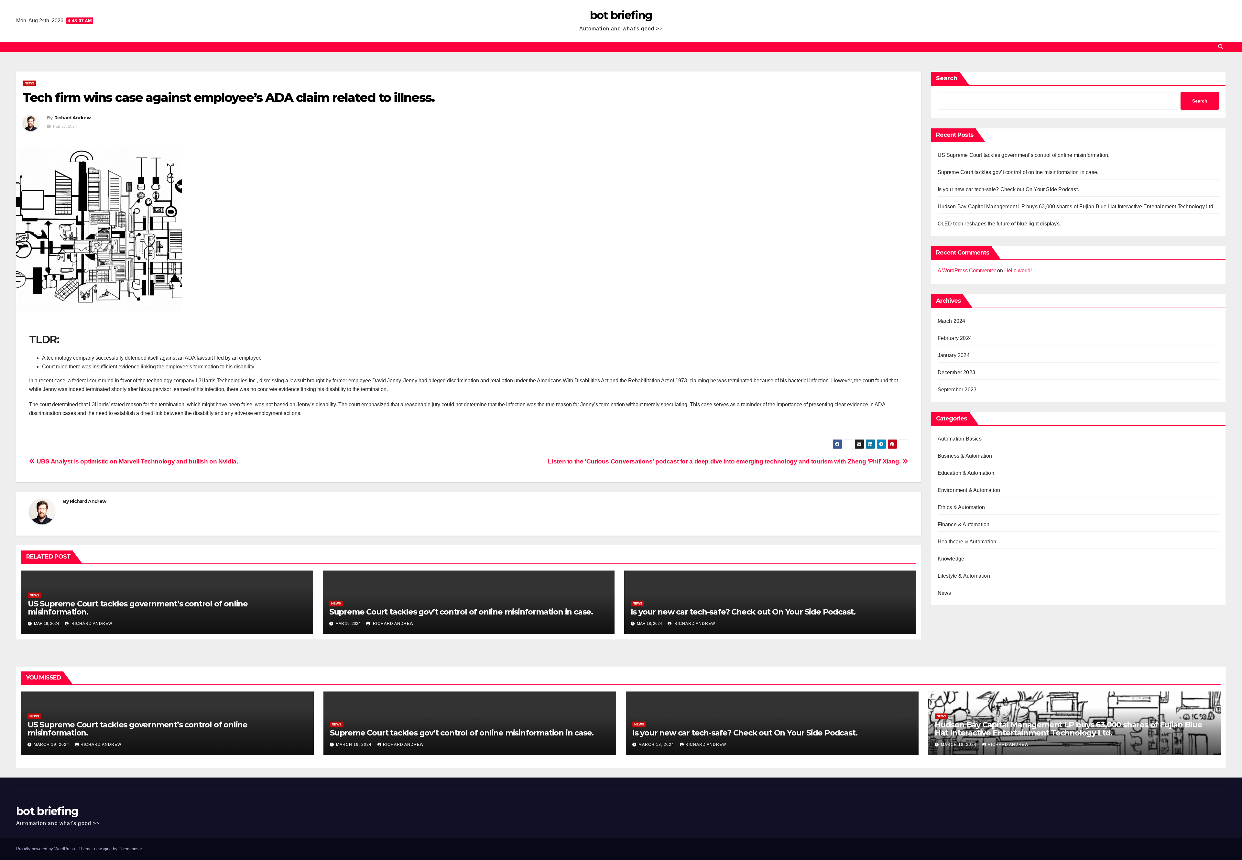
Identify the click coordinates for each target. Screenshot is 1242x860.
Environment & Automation (969, 490)
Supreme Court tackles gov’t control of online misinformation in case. (461, 611)
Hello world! (1018, 270)
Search (946, 78)
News (29, 83)
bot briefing (621, 15)
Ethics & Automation (961, 507)
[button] (1220, 46)
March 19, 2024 (52, 744)
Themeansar (130, 848)
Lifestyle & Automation (964, 576)
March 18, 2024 (656, 744)
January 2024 (954, 355)
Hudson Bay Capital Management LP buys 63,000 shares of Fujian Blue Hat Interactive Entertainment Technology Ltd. (1076, 206)
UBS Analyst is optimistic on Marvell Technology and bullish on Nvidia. (136, 461)
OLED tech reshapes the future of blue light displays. (999, 223)
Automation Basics (960, 438)
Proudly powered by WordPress (46, 848)
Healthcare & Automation (967, 541)
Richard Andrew (72, 118)
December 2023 (956, 372)
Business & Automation (965, 456)
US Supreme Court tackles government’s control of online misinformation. (138, 607)
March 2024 (951, 321)
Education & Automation (966, 473)
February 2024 (955, 338)
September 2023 (957, 389)
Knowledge (951, 558)
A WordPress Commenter (967, 270)
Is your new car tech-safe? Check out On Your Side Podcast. (743, 611)
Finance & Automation (964, 524)
